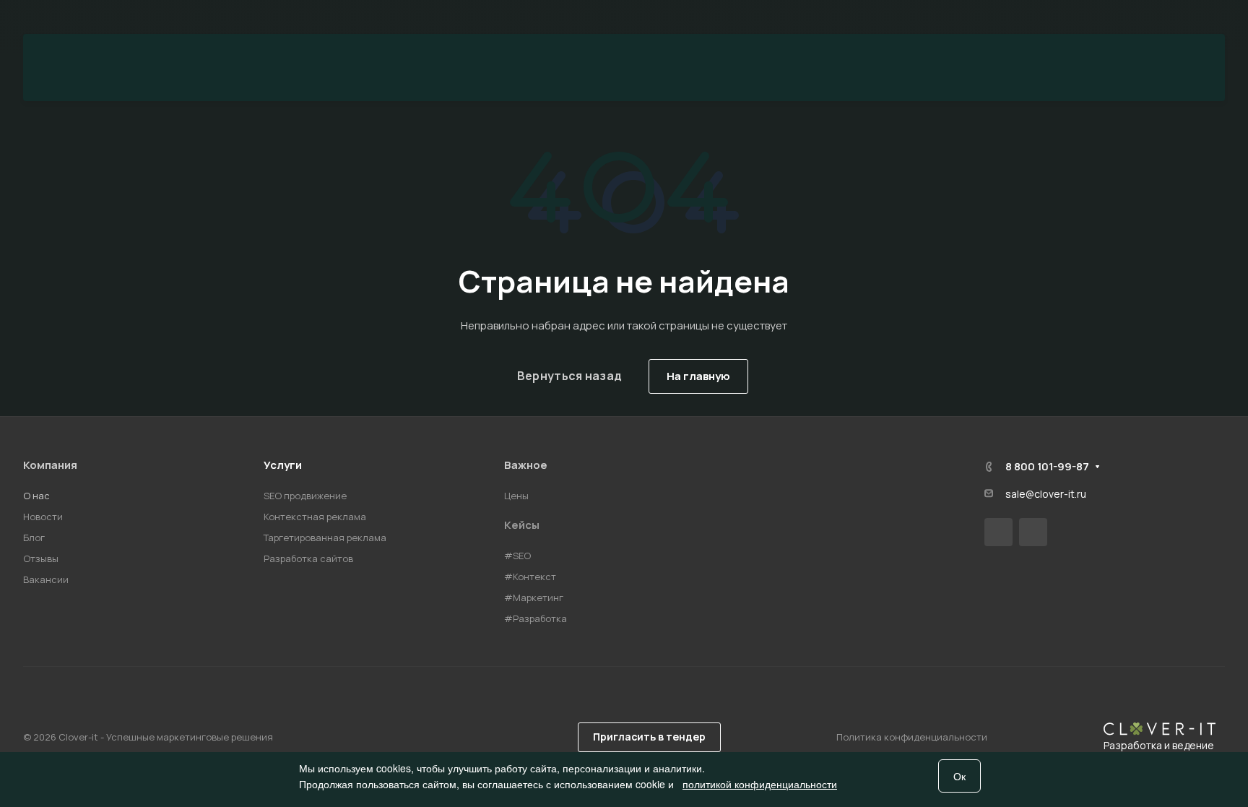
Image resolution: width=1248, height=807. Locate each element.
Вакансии (46, 579)
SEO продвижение (305, 495)
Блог (34, 537)
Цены (786, 68)
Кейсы (522, 524)
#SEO (517, 555)
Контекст (674, 68)
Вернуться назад (570, 376)
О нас (36, 495)
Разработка (535, 68)
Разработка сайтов (308, 558)
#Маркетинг (533, 597)
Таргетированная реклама (325, 537)
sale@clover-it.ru (1045, 494)
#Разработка (535, 618)
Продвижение (380, 68)
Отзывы (40, 558)
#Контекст (530, 576)
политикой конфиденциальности (759, 784)
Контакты (898, 68)
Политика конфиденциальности (911, 736)
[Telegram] (1033, 532)
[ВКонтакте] (998, 532)
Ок (959, 776)
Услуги (283, 464)
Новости (43, 516)
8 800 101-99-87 (1175, 17)
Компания (50, 464)
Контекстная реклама (315, 516)
